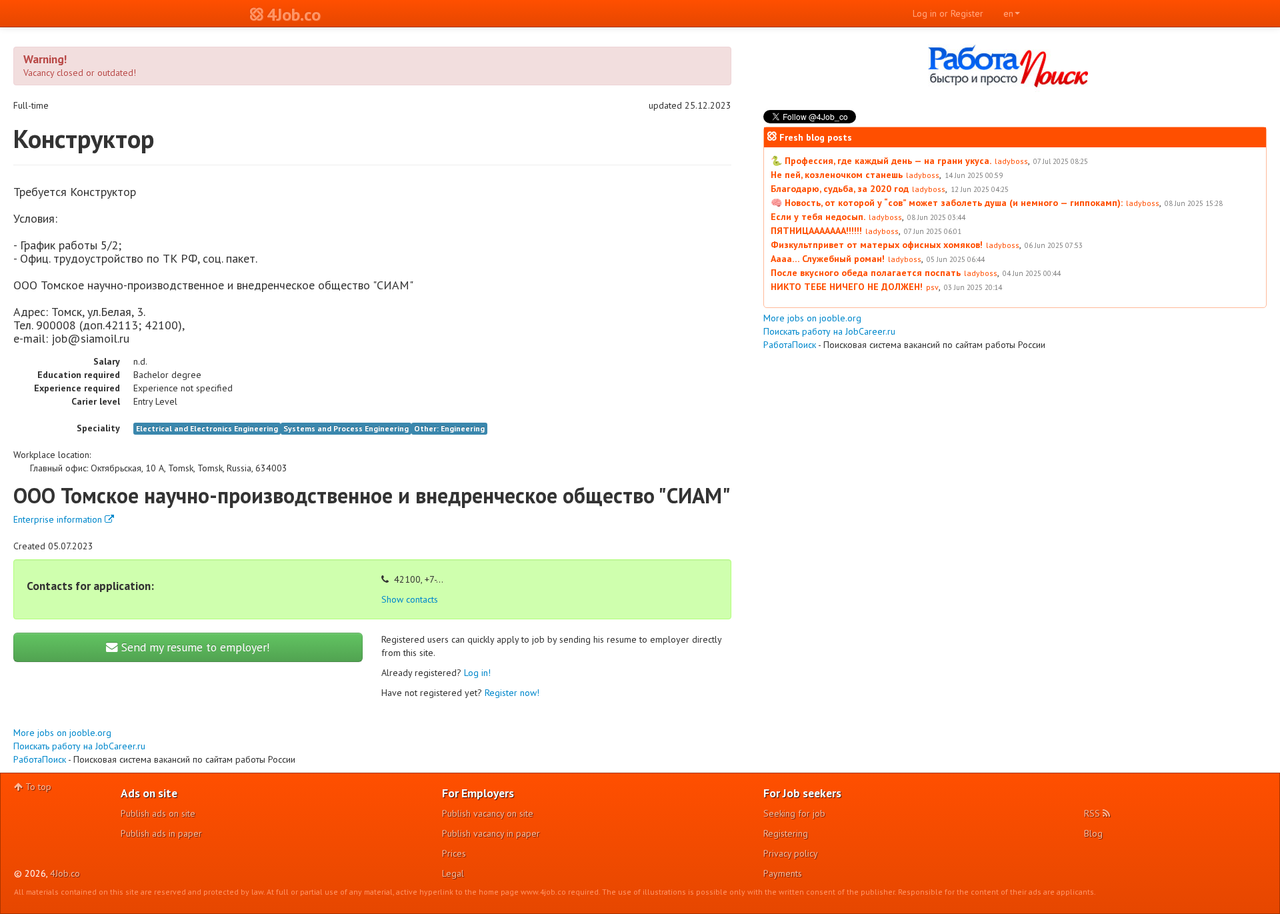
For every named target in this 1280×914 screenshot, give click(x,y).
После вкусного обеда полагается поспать (866, 273)
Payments (782, 873)
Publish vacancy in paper (491, 833)
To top (37, 787)
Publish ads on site (158, 813)
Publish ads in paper (161, 833)
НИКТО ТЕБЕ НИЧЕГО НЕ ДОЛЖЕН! (847, 287)
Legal (453, 873)
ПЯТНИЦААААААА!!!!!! (816, 231)
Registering (785, 833)
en (1008, 13)
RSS (1093, 813)
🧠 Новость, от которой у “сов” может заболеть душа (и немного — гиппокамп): (947, 203)
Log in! (477, 673)
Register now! (512, 693)
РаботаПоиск (39, 759)
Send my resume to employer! (194, 647)
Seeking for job (794, 813)
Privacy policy (790, 853)
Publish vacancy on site (487, 813)
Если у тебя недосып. (818, 217)
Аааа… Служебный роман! (828, 259)
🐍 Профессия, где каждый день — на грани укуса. (881, 161)
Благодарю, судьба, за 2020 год (840, 189)
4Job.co (65, 873)
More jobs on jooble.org (62, 733)
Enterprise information (59, 519)
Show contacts (409, 599)
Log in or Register (948, 13)
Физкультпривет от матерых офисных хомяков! (877, 245)
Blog (1093, 833)
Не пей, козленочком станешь (837, 175)
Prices (454, 853)
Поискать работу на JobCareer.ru (79, 746)
